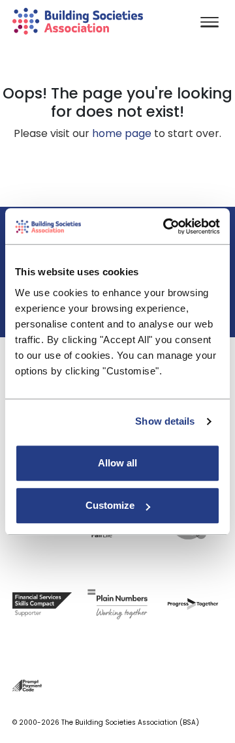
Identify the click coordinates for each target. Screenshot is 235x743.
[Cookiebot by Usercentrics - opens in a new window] (166, 226)
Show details (165, 421)
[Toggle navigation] (209, 23)
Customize (110, 505)
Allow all (117, 462)
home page (121, 133)
